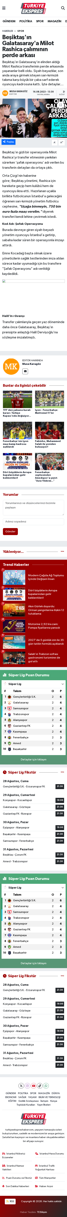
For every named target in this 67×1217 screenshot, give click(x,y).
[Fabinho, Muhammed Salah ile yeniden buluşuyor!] (49, 430)
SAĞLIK (22, 1097)
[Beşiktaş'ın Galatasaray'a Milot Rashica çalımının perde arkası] (33, 118)
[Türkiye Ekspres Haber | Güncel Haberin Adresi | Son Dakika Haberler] (33, 9)
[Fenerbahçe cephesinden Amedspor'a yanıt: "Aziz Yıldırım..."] (49, 461)
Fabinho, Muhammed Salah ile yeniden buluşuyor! (48, 444)
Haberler (7, 31)
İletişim (44, 1101)
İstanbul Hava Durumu (52, 1153)
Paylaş (10, 142)
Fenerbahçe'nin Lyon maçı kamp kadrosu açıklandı (15, 444)
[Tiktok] (40, 1086)
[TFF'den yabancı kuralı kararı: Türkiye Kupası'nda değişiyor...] (17, 399)
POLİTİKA (25, 21)
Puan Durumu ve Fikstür (19, 1178)
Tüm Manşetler (47, 1178)
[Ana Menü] (3, 8)
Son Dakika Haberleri (17, 1186)
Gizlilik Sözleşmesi (28, 1101)
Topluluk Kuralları (25, 1104)
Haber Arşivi (46, 1186)
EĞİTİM (12, 1101)
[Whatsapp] (46, 1086)
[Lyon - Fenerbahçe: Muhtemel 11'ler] (49, 399)
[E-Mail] (25, 371)
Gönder (10, 531)
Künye (53, 1101)
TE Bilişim (42, 1212)
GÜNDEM (9, 21)
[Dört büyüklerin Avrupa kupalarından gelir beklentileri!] (17, 461)
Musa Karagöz (31, 364)
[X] (21, 1086)
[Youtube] (33, 1086)
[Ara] (63, 8)
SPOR (40, 21)
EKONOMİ (10, 1097)
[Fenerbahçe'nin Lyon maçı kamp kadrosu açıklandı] (17, 430)
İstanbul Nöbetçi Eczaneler (13, 1155)
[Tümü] (62, 551)
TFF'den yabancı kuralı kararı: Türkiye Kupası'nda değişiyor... (17, 413)
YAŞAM (32, 1097)
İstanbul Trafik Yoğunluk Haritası (45, 1168)
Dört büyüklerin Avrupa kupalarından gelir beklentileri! (17, 475)
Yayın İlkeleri (44, 1104)
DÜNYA (56, 1093)
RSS (11, 1201)
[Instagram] (27, 1086)
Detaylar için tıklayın (33, 759)
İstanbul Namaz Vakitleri (13, 1168)
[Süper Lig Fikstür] (62, 772)
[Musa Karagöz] (11, 366)
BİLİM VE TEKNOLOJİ (49, 1097)
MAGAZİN (54, 21)
